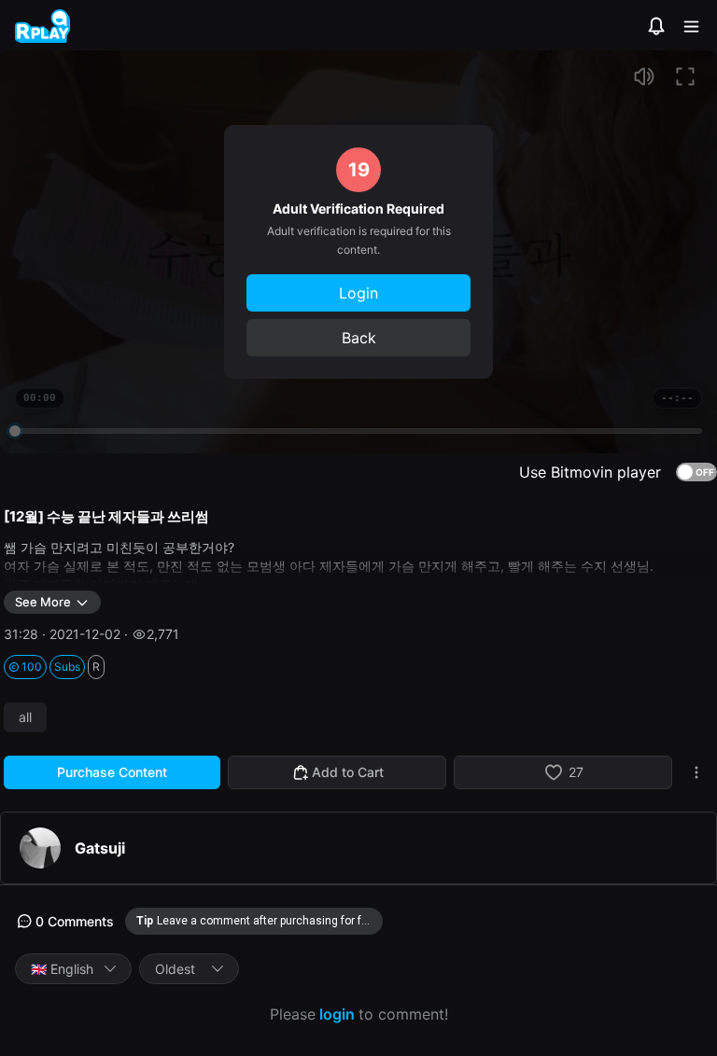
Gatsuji (100, 848)
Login (358, 293)
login (337, 1014)
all (25, 717)
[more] (696, 772)
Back (359, 337)
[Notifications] (656, 26)
